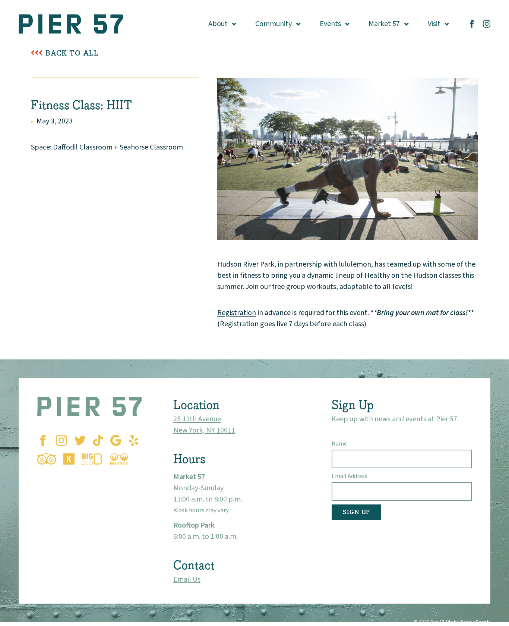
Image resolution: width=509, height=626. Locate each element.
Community (273, 24)
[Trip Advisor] (46, 459)
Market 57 (384, 24)
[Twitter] (80, 440)
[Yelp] (133, 440)
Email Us (186, 579)
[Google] (115, 440)
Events (330, 24)
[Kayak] (69, 459)
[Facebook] (471, 24)
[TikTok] (98, 440)
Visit (434, 24)
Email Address (349, 476)
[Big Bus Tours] (92, 459)
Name (339, 444)
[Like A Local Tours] (119, 459)
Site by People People (468, 622)
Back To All (72, 53)
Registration (236, 313)
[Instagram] (486, 24)
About (218, 24)
